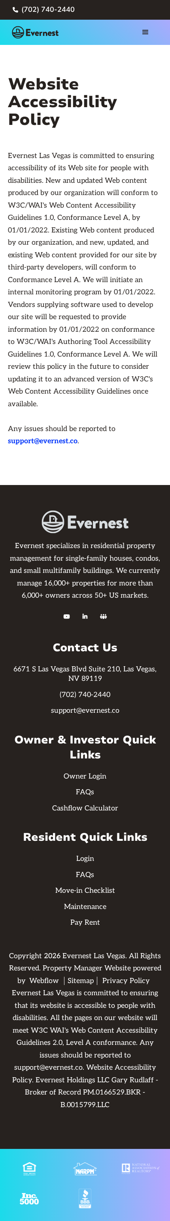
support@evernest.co (42, 441)
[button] (145, 32)
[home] (38, 32)
